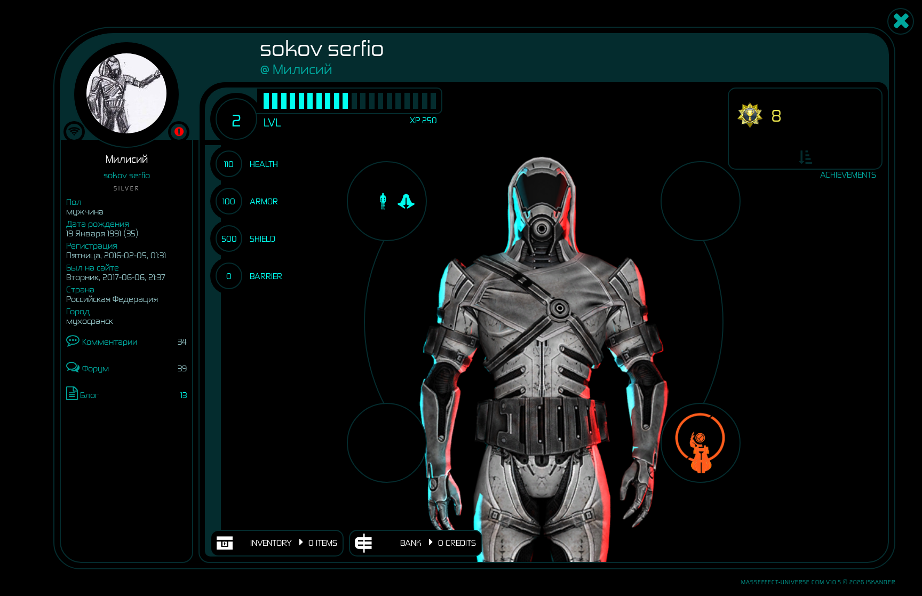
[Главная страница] (900, 21)
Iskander (880, 582)
